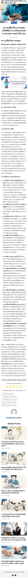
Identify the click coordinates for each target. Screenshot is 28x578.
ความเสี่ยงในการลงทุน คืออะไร (10, 399)
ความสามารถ (15, 139)
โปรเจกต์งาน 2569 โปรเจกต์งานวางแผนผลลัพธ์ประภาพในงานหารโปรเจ (12, 444)
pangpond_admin (14, 417)
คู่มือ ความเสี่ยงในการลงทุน (9, 402)
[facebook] (13, 575)
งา (2, 151)
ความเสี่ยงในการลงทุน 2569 (9, 396)
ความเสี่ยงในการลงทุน (7, 394)
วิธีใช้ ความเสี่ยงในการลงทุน (9, 405)
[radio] (7, 387)
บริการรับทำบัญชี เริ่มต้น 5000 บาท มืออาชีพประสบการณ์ (13, 2)
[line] (15, 575)
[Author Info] (14, 414)
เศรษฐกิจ (14, 22)
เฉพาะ (5, 144)
